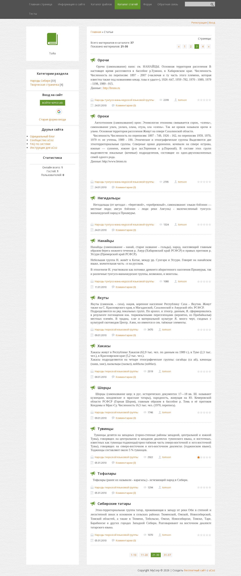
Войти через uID (52, 102)
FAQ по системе (40, 144)
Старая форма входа (52, 119)
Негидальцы (109, 198)
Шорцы (104, 387)
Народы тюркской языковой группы (116, 329)
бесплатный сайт (195, 570)
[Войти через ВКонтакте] (39, 111)
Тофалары (107, 473)
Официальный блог (42, 136)
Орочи (103, 60)
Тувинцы (105, 428)
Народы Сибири (40, 80)
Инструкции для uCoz (43, 147)
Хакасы (104, 346)
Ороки (103, 116)
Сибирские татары (114, 503)
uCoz (212, 570)
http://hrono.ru (111, 88)
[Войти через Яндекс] (52, 111)
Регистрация (199, 22)
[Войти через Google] (59, 112)
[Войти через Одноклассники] (65, 111)
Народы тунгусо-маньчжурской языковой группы (124, 100)
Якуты (103, 297)
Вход (212, 22)
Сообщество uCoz (41, 140)
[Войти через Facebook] (46, 111)
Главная (96, 32)
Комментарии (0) (126, 105)
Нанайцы (106, 240)
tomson (182, 100)
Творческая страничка (44, 84)
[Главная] (52, 44)
